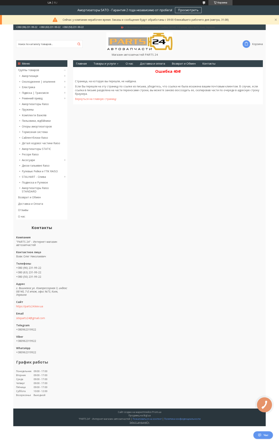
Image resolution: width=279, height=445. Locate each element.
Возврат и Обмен (29, 197)
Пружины (28, 109)
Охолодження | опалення (38, 81)
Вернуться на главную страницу (95, 99)
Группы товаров (28, 70)
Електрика (28, 87)
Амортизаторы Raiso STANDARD (35, 189)
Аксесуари (28, 160)
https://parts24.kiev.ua (29, 306)
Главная (81, 63)
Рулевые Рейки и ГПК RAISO (40, 171)
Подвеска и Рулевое (35, 182)
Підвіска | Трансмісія (35, 93)
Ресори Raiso (30, 154)
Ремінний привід (32, 98)
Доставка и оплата (152, 63)
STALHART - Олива (34, 177)
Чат (266, 435)
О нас (21, 216)
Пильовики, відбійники (36, 121)
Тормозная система (35, 132)
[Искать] (79, 44)
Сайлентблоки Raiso (35, 137)
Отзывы (23, 210)
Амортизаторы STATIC (36, 149)
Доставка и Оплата (30, 204)
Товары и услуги (104, 63)
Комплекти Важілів (34, 115)
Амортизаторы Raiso (35, 104)
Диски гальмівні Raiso (36, 165)
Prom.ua (156, 412)
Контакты (208, 63)
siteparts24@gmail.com (30, 318)
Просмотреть (188, 10)
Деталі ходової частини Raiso (41, 143)
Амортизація (30, 76)
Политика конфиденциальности (182, 418)
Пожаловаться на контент (147, 418)
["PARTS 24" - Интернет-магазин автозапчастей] (139, 41)
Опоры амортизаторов (37, 126)
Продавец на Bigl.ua (139, 415)
